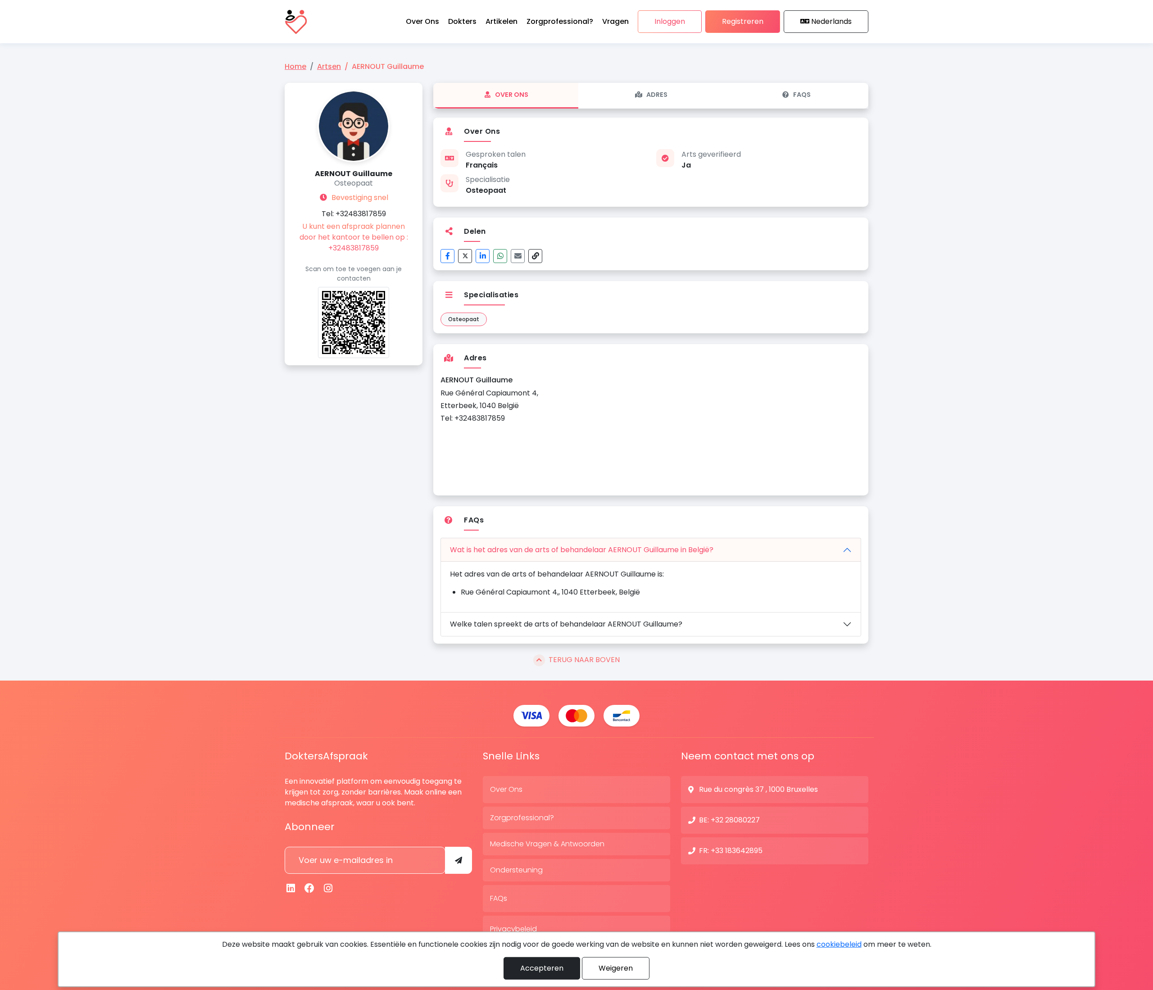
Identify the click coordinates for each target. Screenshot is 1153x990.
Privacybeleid (513, 929)
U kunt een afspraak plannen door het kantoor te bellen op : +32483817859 (354, 237)
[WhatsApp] (500, 256)
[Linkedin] (291, 888)
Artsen (329, 66)
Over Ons (511, 94)
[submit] (458, 860)
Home (295, 66)
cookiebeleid (839, 944)
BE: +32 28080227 (729, 820)
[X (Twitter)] (465, 256)
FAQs (802, 94)
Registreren (742, 21)
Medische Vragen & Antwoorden (547, 844)
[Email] (518, 256)
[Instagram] (328, 888)
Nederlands (831, 21)
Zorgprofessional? (522, 818)
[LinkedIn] (483, 256)
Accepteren (541, 968)
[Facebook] (447, 256)
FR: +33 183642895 (731, 850)
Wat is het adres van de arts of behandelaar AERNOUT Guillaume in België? (581, 550)
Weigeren (616, 968)
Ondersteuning (516, 870)
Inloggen (669, 21)
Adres (656, 94)
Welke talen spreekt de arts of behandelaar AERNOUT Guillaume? (566, 624)
